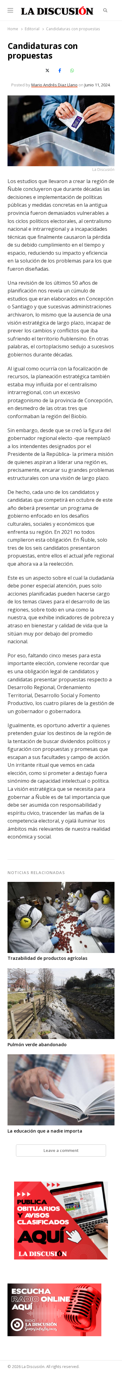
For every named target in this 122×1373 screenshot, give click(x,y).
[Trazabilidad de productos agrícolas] (61, 885)
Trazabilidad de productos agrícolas (47, 958)
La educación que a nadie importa (45, 1131)
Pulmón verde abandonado (37, 1044)
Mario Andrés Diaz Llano (54, 85)
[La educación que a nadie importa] (61, 1058)
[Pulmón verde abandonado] (61, 972)
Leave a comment (61, 1150)
